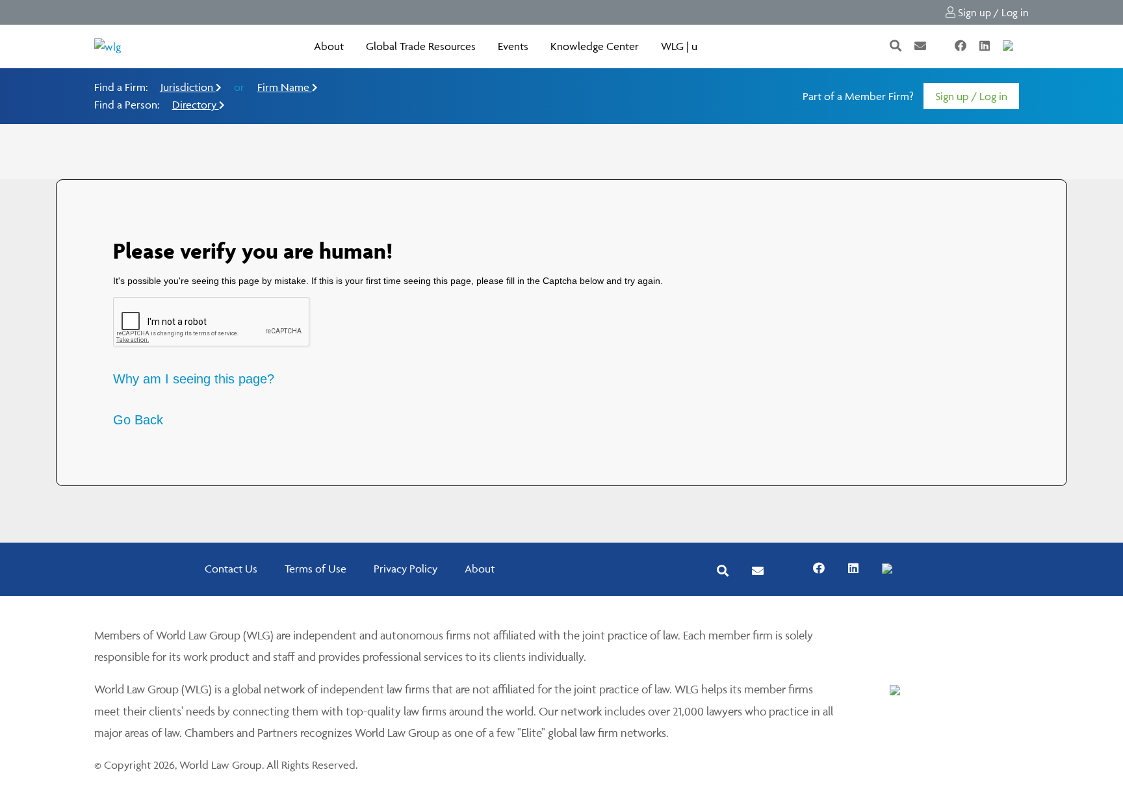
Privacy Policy (405, 568)
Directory (195, 104)
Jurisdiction (188, 87)
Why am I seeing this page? (193, 379)
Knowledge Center (594, 46)
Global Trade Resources (421, 46)
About (329, 46)
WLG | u (679, 46)
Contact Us (231, 568)
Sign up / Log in (992, 12)
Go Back (138, 420)
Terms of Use (315, 568)
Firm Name (284, 87)
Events (513, 46)
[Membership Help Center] (1027, 46)
